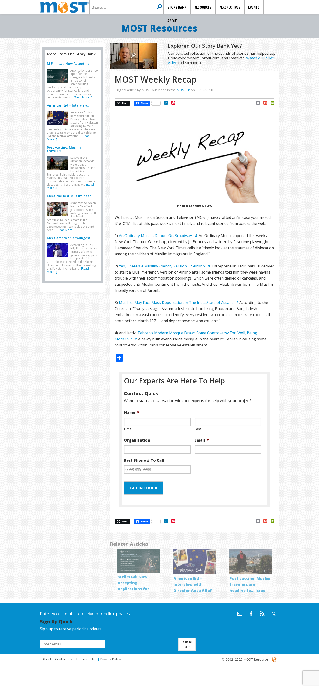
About (46, 659)
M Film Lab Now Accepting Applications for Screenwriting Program (133, 589)
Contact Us (63, 659)
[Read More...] (83, 97)
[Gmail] (263, 103)
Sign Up (187, 644)
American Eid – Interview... (68, 105)
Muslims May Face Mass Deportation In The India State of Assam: (176, 302)
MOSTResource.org (64, 7)
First (127, 429)
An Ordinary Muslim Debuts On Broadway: (156, 235)
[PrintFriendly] (270, 103)
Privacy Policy (110, 659)
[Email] (256, 103)
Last (198, 429)
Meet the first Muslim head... (70, 196)
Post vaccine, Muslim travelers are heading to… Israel (250, 584)
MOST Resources (159, 28)
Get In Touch (143, 487)
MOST (181, 90)
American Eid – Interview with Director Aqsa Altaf (193, 584)
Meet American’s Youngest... (70, 238)
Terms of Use (86, 659)
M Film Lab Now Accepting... (69, 63)
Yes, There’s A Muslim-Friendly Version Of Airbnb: (162, 266)
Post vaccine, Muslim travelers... (64, 149)
